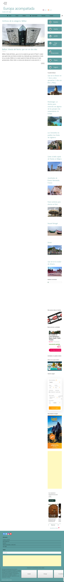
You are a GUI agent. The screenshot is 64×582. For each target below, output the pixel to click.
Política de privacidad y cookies (7, 579)
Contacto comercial (6, 539)
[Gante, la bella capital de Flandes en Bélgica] (55, 170)
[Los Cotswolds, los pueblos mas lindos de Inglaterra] (55, 148)
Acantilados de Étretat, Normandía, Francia (54, 180)
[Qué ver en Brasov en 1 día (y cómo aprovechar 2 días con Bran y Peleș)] (55, 94)
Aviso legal (4, 546)
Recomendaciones (6, 541)
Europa (17, 15)
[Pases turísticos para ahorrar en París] (55, 215)
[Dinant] (55, 254)
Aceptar (29, 573)
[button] (62, 15)
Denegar (45, 573)
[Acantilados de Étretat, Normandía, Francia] (55, 194)
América (24, 15)
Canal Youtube (34, 15)
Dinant (50, 242)
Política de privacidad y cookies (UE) (9, 544)
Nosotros (43, 15)
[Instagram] (8, 534)
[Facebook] (4, 534)
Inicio (10, 15)
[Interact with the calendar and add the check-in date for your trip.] (49, 392)
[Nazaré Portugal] (55, 234)
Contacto (51, 15)
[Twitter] (6, 534)
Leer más (43, 63)
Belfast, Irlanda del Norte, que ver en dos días (19, 49)
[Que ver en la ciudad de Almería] (55, 275)
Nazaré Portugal (53, 223)
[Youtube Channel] (11, 534)
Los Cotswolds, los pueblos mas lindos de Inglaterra (54, 135)
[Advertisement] (55, 470)
